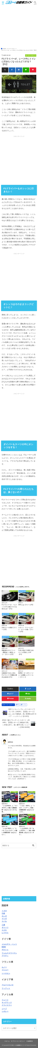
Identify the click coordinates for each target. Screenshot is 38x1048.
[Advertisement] (19, 26)
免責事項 (30, 1041)
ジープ (4, 1009)
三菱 (3, 925)
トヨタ (4, 911)
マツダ (4, 919)
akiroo (10, 742)
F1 (18, 704)
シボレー (5, 1011)
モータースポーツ (9, 704)
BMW (4, 947)
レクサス (5, 933)
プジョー (5, 970)
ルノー (4, 967)
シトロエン (6, 973)
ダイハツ (5, 927)
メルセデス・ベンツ (9, 944)
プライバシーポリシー (18, 1041)
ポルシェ (5, 949)
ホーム (8, 1041)
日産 (3, 913)
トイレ (24, 704)
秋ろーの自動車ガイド (18, 1045)
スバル (4, 921)
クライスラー (7, 1005)
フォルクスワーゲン (9, 953)
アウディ (5, 956)
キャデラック (7, 1002)
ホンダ (4, 916)
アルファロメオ (8, 985)
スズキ (4, 930)
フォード (5, 1000)
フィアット (6, 988)
